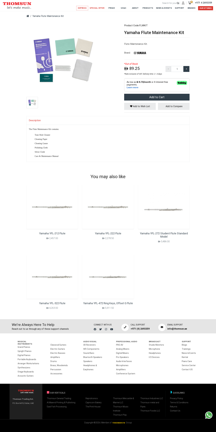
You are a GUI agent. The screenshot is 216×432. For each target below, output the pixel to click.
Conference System (125, 373)
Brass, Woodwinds (59, 365)
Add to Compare (173, 106)
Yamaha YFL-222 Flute (108, 233)
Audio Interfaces (124, 361)
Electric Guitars (57, 349)
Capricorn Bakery (94, 402)
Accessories (56, 373)
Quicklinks (179, 393)
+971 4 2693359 (203, 2)
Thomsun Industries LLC (151, 398)
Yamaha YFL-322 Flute (52, 303)
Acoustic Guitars (26, 376)
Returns (173, 406)
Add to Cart (156, 97)
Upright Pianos (24, 351)
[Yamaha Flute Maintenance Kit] (63, 60)
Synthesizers (24, 367)
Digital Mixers (122, 353)
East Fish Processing (57, 406)
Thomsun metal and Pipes (149, 404)
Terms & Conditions (179, 402)
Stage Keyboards (26, 372)
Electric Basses (57, 353)
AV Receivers (89, 345)
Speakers (87, 361)
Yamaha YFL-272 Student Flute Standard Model (164, 235)
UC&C (123, 8)
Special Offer (97, 8)
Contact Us (175, 411)
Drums (53, 361)
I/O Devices (154, 357)
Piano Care (187, 361)
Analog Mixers (122, 349)
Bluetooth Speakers (92, 357)
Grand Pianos (24, 347)
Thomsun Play (120, 415)
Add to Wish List (141, 106)
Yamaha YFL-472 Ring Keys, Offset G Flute (108, 303)
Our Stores (206, 8)
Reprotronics (92, 398)
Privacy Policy (176, 398)
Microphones (122, 365)
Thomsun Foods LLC (150, 411)
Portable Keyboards (27, 359)
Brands (191, 8)
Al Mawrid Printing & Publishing (61, 402)
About (135, 8)
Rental (185, 357)
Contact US (187, 369)
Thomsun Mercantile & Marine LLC (123, 400)
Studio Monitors (156, 345)
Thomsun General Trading (59, 398)
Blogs (184, 345)
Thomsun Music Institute (120, 408)
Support (179, 8)
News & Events (164, 8)
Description (35, 120)
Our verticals (57, 393)
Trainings (186, 349)
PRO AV (119, 345)
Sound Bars (88, 353)
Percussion (55, 369)
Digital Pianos (24, 355)
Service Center (189, 365)
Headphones (155, 353)
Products (148, 8)
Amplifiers (55, 357)
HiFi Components (91, 349)
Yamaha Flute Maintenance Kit (48, 16)
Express (82, 8)
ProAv (111, 8)
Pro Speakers (122, 357)
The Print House (93, 406)
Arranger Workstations (28, 363)
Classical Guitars (58, 345)
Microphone (154, 349)
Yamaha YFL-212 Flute (52, 233)
